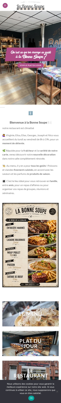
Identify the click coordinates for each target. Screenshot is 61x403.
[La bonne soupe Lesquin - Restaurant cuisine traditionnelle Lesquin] (30, 5)
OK (31, 398)
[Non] (57, 392)
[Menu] (5, 5)
